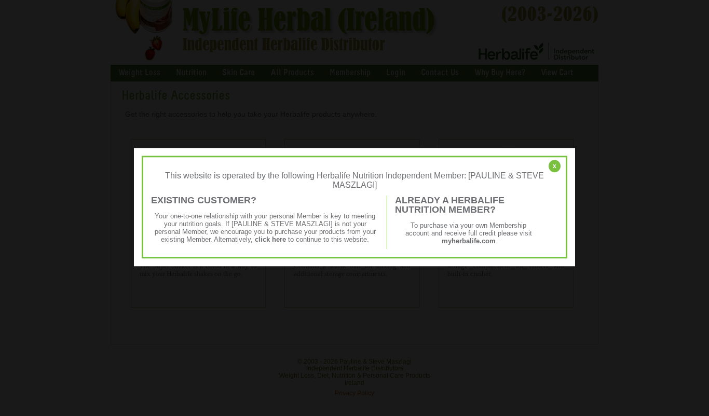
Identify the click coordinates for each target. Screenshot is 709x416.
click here (270, 239)
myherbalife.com (469, 241)
